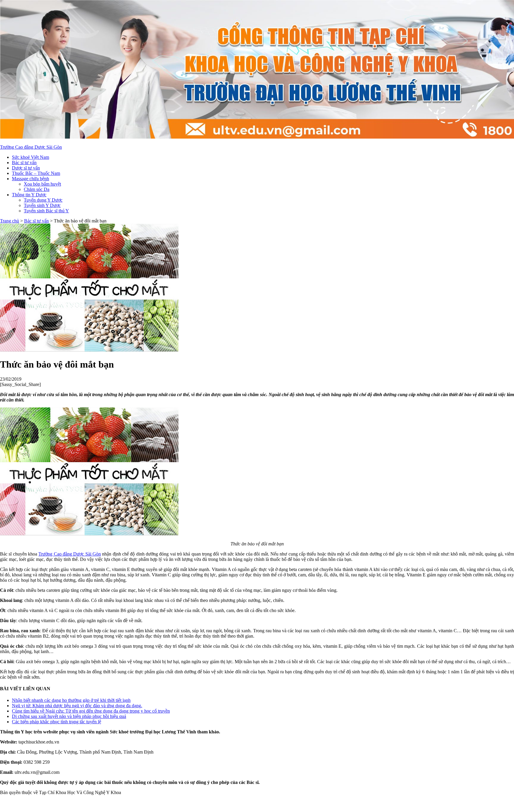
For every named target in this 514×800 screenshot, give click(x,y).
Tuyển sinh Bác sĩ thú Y (46, 210)
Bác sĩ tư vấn (24, 162)
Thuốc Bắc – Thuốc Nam (36, 173)
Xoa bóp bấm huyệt (42, 183)
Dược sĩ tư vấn (26, 167)
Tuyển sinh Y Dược (42, 205)
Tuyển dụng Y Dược (43, 200)
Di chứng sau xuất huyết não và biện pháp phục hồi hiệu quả (69, 716)
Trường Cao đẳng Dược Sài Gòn (31, 147)
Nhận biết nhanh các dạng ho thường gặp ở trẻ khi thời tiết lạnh (71, 700)
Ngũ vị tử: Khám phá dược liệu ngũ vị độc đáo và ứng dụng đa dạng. (77, 705)
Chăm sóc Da (36, 189)
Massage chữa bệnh (30, 178)
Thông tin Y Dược (29, 194)
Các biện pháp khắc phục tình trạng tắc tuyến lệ (56, 721)
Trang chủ (9, 220)
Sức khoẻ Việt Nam (30, 157)
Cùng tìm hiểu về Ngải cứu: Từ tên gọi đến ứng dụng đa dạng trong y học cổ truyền (91, 710)
